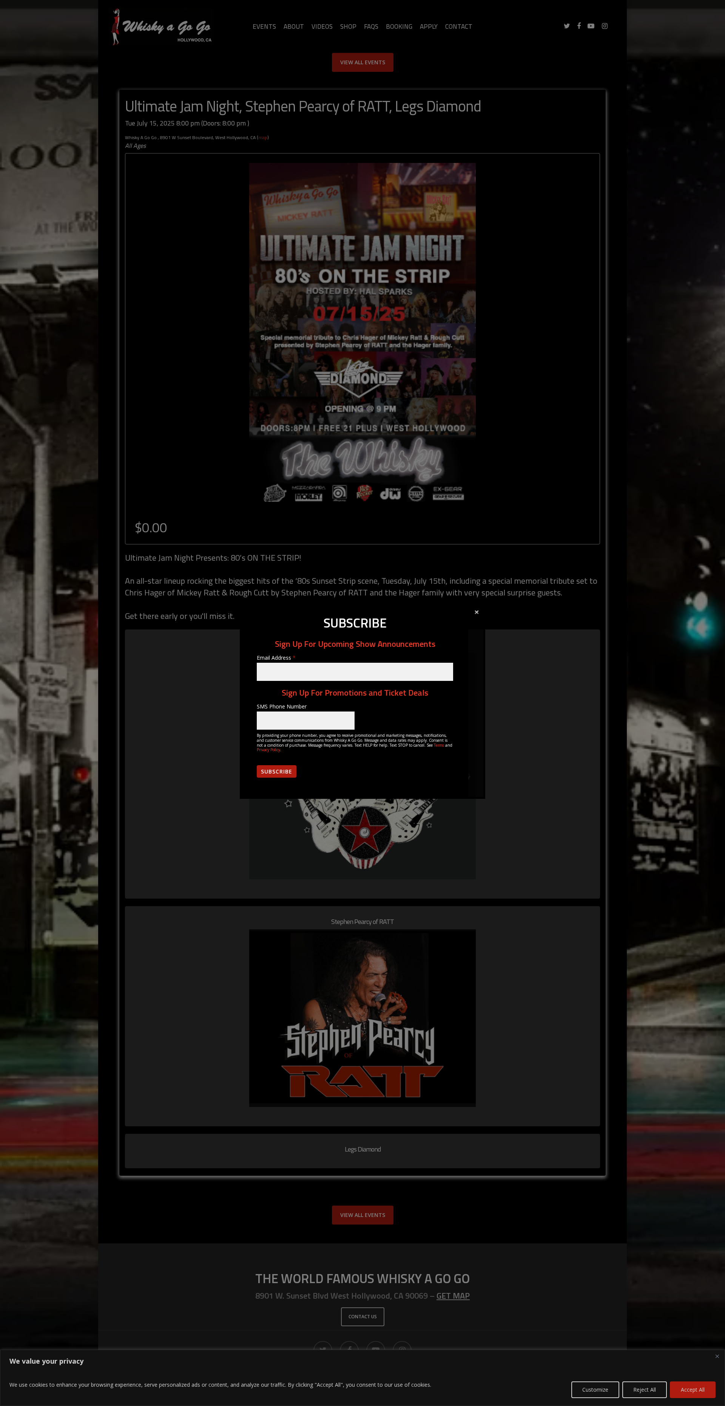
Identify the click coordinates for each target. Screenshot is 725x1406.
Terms (439, 745)
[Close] (717, 1356)
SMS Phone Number (282, 706)
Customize (595, 1389)
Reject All (644, 1389)
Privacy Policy (268, 749)
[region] (362, 1378)
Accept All (693, 1389)
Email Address (276, 657)
